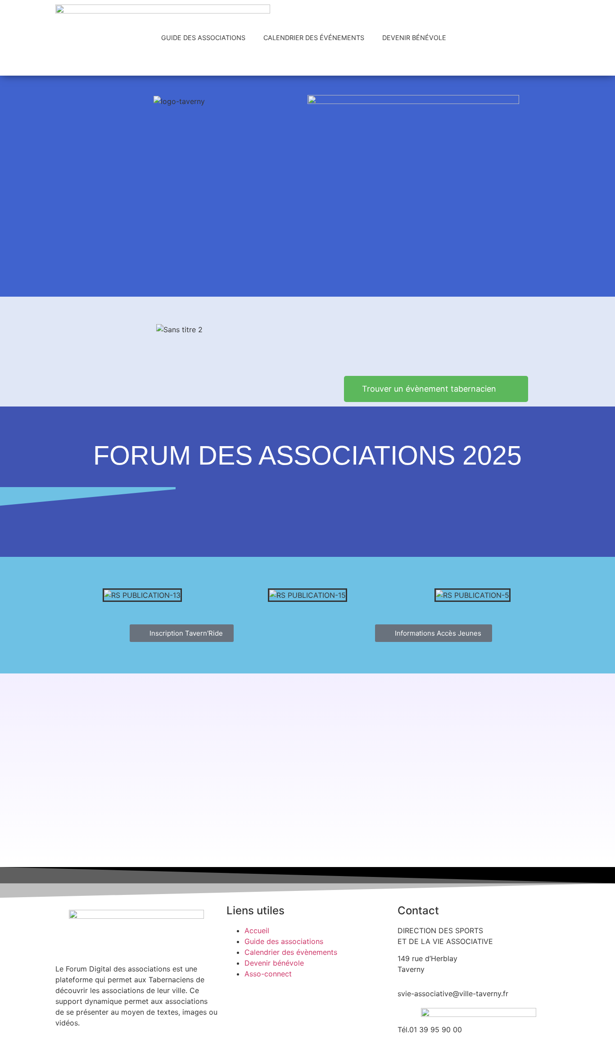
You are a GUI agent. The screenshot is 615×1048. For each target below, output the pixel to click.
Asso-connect (268, 973)
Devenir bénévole (414, 37)
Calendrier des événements (313, 37)
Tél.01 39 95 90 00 (430, 1029)
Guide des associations (203, 37)
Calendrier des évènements (290, 952)
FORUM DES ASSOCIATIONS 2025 (307, 455)
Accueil (256, 930)
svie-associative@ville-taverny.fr (453, 993)
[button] (69, 595)
